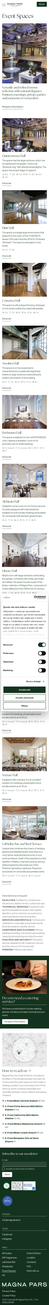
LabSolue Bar (8, 1262)
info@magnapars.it (11, 1220)
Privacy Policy (9, 1291)
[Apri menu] (3, 5)
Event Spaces (9, 1271)
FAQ (29, 1266)
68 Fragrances (9, 1257)
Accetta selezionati (24, 698)
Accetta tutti (24, 689)
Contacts (31, 1262)
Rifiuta (24, 706)
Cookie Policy (9, 1295)
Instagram (7, 1239)
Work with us (33, 1271)
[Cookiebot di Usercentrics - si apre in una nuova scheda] (34, 597)
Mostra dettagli (33, 681)
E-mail (4, 1160)
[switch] (42, 653)
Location (31, 1257)
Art (3, 1275)
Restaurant (7, 1266)
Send (7, 1174)
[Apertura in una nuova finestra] (6, 1191)
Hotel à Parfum (34, 1253)
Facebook (7, 1234)
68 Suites (7, 1253)
